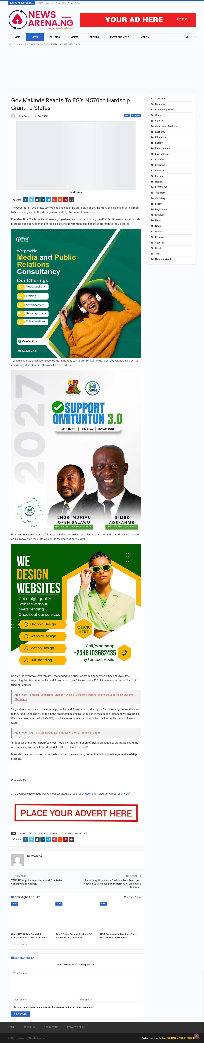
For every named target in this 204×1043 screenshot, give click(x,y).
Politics (54, 37)
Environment (161, 154)
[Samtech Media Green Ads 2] (76, 608)
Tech (157, 253)
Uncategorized (163, 259)
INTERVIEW (161, 187)
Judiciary (160, 192)
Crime (74, 37)
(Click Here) (84, 793)
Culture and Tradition (166, 126)
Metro (158, 220)
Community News (164, 109)
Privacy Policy (74, 3)
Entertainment (119, 37)
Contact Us (61, 3)
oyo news (67, 833)
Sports (94, 37)
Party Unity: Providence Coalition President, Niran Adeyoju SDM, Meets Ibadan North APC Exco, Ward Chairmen (112, 884)
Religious (160, 237)
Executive (160, 159)
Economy (136, 115)
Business (160, 104)
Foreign (159, 176)
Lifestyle (159, 215)
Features (159, 170)
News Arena (43, 833)
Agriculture (161, 98)
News (35, 37)
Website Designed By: (152, 1038)
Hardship (32, 833)
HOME (40, 3)
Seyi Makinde (80, 833)
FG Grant (22, 833)
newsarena (56, 833)
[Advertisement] (102, 69)
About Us (49, 3)
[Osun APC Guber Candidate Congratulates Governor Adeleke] (32, 916)
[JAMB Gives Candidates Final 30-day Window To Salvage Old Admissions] (76, 916)
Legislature (161, 209)
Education (160, 137)
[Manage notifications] (196, 1036)
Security (159, 242)
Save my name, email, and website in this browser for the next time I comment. (53, 1007)
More (144, 37)
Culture (159, 120)
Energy (159, 143)
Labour (159, 204)
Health (158, 181)
